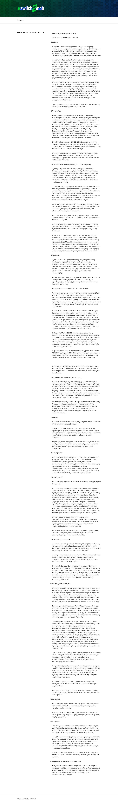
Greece (19, 20)
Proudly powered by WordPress (26, 798)
